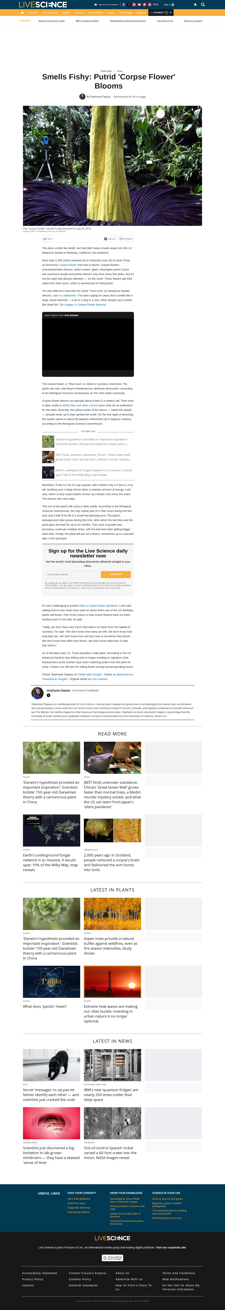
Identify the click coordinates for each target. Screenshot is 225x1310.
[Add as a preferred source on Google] (112, 1258)
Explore (141, 12)
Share (49, 238)
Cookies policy (80, 1279)
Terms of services (81, 583)
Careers (28, 1285)
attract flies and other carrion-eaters (84, 405)
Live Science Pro (165, 21)
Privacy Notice (51, 585)
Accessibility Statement (39, 1273)
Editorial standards (83, 1285)
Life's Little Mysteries (79, 1199)
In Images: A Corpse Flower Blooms (83, 304)
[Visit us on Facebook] (124, 4)
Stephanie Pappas (100, 96)
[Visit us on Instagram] (134, 4)
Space (110, 12)
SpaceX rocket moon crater (51, 21)
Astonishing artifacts (78, 1212)
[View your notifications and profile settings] (195, 5)
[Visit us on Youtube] (139, 4)
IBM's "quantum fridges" (87, 21)
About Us (122, 1273)
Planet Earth (95, 12)
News (143, 96)
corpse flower (68, 264)
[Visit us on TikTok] (150, 4)
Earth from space (77, 1203)
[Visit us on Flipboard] (144, 4)
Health (66, 12)
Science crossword (193, 21)
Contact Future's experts (87, 1273)
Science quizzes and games (167, 1199)
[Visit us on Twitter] (129, 4)
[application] (88, 344)
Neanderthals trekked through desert (128, 21)
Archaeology (50, 12)
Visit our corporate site (171, 1247)
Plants (120, 71)
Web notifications (175, 1279)
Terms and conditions (178, 1273)
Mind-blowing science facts (167, 1218)
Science (79, 12)
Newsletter (128, 238)
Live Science (99, 679)
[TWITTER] (49, 695)
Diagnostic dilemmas (79, 1207)
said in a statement (64, 295)
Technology (125, 12)
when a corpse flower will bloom (98, 605)
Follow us (112, 238)
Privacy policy (32, 1279)
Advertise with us (129, 1279)
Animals (33, 12)
